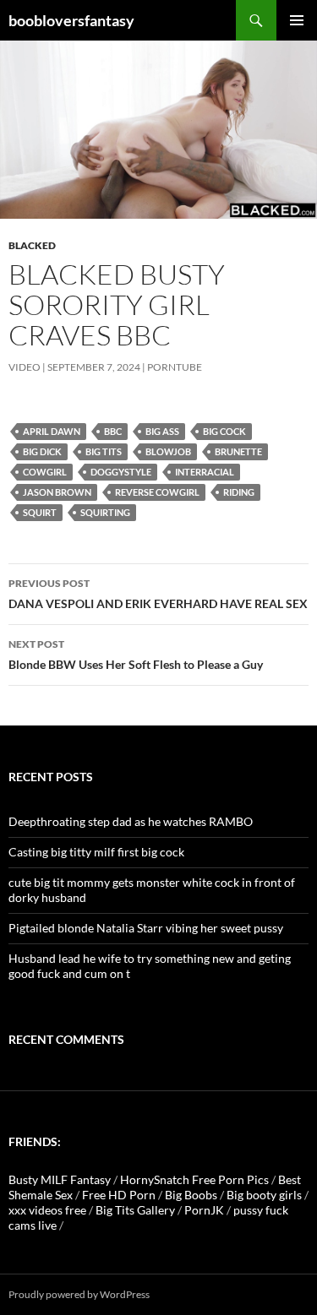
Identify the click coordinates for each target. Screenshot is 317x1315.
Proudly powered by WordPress (79, 1294)
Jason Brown (57, 491)
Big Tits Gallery (135, 1210)
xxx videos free (47, 1210)
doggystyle (120, 471)
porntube (174, 367)
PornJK (204, 1210)
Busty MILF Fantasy (59, 1179)
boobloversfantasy (71, 20)
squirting (105, 512)
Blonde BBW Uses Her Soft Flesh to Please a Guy (135, 654)
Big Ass (162, 431)
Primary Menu (296, 20)
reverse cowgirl (157, 491)
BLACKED (32, 245)
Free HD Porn (119, 1194)
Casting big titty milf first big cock (96, 852)
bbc (113, 431)
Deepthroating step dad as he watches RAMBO (130, 821)
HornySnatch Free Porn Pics (194, 1179)
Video (24, 367)
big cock (224, 431)
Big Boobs (191, 1194)
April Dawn (51, 431)
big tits (103, 451)
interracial (204, 471)
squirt (40, 512)
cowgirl (45, 471)
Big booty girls (264, 1194)
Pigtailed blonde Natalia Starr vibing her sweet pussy (145, 928)
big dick (42, 451)
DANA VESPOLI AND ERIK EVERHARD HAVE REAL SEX (158, 594)
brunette (238, 451)
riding (238, 491)
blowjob (168, 451)
